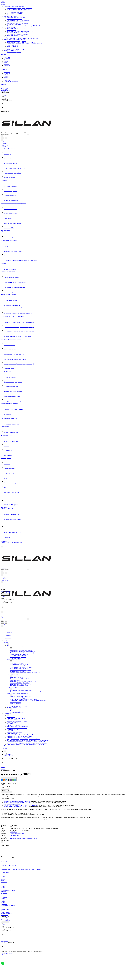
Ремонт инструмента (12, 45)
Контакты (3, 891)
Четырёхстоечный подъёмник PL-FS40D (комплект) (17, 802)
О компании (7, 57)
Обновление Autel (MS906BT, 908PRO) (17, 28)
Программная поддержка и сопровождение (15, 36)
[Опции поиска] (2, 136)
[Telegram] (15, 780)
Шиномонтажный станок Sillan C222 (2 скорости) (17, 801)
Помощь (3, 906)
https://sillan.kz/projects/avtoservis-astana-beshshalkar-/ (23, 838)
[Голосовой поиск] (2, 138)
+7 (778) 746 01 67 (5, 88)
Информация (4, 893)
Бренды (3, 879)
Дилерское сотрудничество (11, 66)
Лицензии (6, 64)
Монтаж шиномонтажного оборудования (17, 23)
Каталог (3, 876)
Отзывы (6, 62)
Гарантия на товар (5, 912)
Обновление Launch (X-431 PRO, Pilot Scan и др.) (19, 31)
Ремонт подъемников (12, 46)
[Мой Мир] (6, 780)
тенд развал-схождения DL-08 (12, 804)
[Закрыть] (2, 626)
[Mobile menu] (2, 582)
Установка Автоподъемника (11, 50)
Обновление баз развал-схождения (16, 35)
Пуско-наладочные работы (14, 24)
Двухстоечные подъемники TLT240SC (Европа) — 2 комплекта (20, 805)
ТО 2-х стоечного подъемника (15, 12)
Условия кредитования (6, 913)
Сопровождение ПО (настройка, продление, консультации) (22, 38)
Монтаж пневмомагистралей (14, 19)
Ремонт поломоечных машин (14, 47)
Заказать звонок (5, 92)
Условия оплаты (5, 909)
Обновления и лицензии (10, 27)
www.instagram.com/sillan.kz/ (17, 833)
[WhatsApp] (13, 780)
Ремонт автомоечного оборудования (16, 41)
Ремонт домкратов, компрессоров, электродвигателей (21, 42)
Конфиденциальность (6, 953)
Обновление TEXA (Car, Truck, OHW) (17, 32)
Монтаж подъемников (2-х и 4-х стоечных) (18, 20)
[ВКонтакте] (2, 780)
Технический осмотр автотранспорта (16, 10)
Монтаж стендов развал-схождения (16, 21)
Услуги (2, 880)
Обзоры (6, 61)
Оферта (3, 954)
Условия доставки (5, 910)
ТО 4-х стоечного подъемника (15, 13)
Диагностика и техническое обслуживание (15, 6)
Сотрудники (7, 58)
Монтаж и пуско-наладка (10, 16)
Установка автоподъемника (14, 52)
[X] (8, 780)
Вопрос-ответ (4, 915)
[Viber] (11, 780)
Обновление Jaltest (11, 30)
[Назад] (8, 644)
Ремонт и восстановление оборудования (14, 39)
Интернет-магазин (5, 873)
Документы (7, 65)
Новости (6, 60)
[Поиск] (2, 612)
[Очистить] (28, 134)
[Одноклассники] (4, 780)
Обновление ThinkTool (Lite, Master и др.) (17, 34)
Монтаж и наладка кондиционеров (16, 17)
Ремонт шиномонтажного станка (15, 49)
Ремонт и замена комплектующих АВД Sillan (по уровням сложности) (25, 43)
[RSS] (1, 782)
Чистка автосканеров (12, 14)
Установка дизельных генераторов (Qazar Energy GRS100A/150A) (24, 25)
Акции (2, 878)
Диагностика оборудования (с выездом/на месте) (19, 8)
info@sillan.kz (4, 95)
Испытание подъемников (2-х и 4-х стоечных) (19, 9)
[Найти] (6, 138)
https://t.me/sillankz (14, 835)
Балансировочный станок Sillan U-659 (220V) (15, 806)
